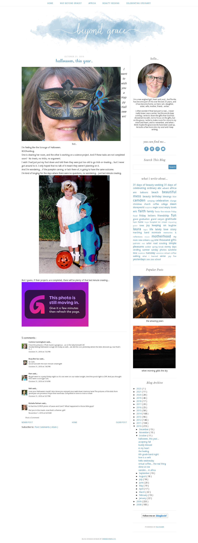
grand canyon (157, 219)
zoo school (156, 259)
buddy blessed (145, 445)
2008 (139, 504)
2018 (139, 401)
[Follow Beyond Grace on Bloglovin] (154, 517)
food (135, 216)
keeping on (159, 225)
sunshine (172, 250)
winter (163, 256)
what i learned (150, 256)
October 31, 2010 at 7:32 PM (39, 352)
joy (148, 225)
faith (142, 211)
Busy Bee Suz (34, 359)
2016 (139, 407)
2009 (139, 501)
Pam (31, 374)
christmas (137, 204)
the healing (143, 451)
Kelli (30, 389)
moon (147, 237)
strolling (137, 250)
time (135, 253)
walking (136, 256)
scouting (163, 243)
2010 (139, 426)
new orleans (144, 240)
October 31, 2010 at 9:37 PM (39, 396)
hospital (153, 222)
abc (159, 188)
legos (145, 230)
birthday (156, 196)
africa (92, 3)
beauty (147, 196)
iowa (142, 225)
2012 (139, 420)
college (164, 204)
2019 (139, 398)
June (141, 482)
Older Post (121, 422)
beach (155, 192)
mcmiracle (156, 232)
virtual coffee (170, 253)
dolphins (148, 208)
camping (151, 201)
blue (174, 196)
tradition (141, 253)
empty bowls (170, 207)
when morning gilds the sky (155, 370)
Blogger (160, 527)
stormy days (170, 246)
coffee (156, 204)
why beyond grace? (71, 3)
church (147, 204)
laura (137, 229)
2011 (139, 423)
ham (135, 222)
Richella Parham (35, 403)
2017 (139, 404)
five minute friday (168, 211)
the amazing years (154, 321)
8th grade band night (148, 454)
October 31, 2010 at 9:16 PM (39, 381)
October (143, 435)
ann (135, 192)
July (141, 479)
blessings (167, 196)
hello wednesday (146, 460)
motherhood (161, 236)
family (150, 211)
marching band (141, 232)
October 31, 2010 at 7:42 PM (39, 367)
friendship (163, 215)
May (141, 485)
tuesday (150, 252)
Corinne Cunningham (37, 342)
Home (50, 3)
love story (170, 229)
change (173, 201)
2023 (139, 388)
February (143, 495)
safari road (151, 243)
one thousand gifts (165, 239)
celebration (162, 200)
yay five (172, 256)
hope (147, 222)
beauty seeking (111, 3)
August (142, 476)
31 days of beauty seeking (148, 184)
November (144, 432)
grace (135, 219)
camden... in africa (147, 470)
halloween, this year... (148, 439)
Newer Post (27, 422)
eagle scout (158, 207)
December (144, 429)
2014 (139, 413)
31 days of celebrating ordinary (154, 186)
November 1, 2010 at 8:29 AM (40, 413)
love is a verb (144, 457)
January (143, 498)
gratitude (170, 218)
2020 (139, 395)
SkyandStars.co (109, 539)
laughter (172, 225)
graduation (144, 219)
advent (165, 188)
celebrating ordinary (138, 3)
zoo (148, 259)
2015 (139, 410)
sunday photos (158, 250)
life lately (155, 229)
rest (143, 244)
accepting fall (144, 442)
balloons (144, 192)
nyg (152, 240)
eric (135, 211)
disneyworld (138, 207)
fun (173, 215)
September (144, 473)
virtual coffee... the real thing (152, 464)
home (140, 222)
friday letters (147, 215)
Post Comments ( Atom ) (46, 427)
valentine (160, 253)
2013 (139, 417)
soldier (148, 247)
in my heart (143, 448)
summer (146, 250)
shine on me (144, 467)
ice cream (162, 222)
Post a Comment (32, 418)
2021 (139, 391)
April (141, 489)
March (142, 492)
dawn (173, 203)
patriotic (136, 243)
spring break (157, 247)
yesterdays (139, 259)
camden (139, 200)
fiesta (157, 211)
